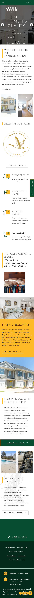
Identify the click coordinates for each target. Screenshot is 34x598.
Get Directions (11, 352)
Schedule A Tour (16, 443)
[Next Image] (31, 25)
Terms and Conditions (16, 552)
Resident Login (10, 547)
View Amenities (15, 165)
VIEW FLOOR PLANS (18, 41)
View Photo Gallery (14, 513)
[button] (27, 2)
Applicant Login (22, 547)
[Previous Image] (2, 25)
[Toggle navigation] (3, 2)
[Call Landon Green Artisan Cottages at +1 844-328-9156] (31, 2)
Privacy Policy (11, 556)
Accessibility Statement (16, 560)
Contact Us (21, 556)
